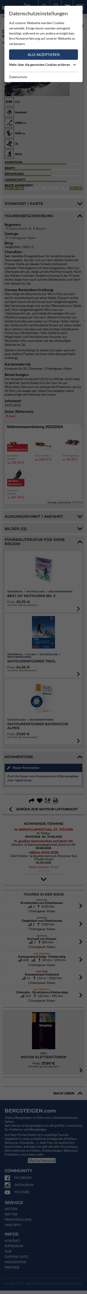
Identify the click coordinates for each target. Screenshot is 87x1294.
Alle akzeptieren (44, 54)
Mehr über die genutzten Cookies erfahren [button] (40, 65)
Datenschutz (18, 77)
